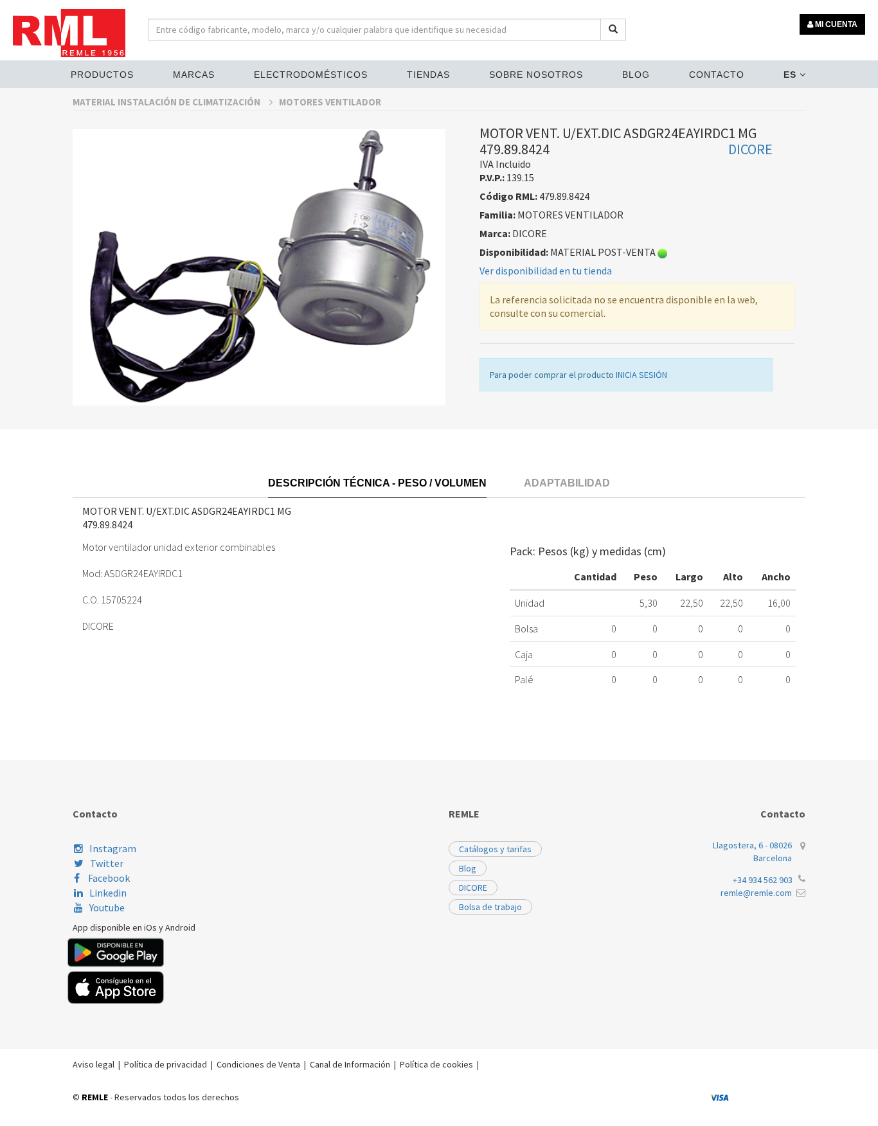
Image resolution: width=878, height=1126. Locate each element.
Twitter (106, 863)
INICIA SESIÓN (641, 374)
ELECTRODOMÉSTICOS (311, 74)
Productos (102, 74)
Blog (636, 74)
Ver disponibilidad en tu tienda (545, 270)
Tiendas (428, 74)
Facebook (108, 877)
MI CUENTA (835, 24)
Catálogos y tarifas (495, 849)
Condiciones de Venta (258, 1064)
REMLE (95, 1097)
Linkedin (108, 892)
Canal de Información (350, 1064)
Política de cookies (436, 1064)
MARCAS (194, 74)
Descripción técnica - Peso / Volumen (377, 483)
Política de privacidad (165, 1064)
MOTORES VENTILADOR (330, 102)
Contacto (716, 74)
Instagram (112, 848)
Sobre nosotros (536, 74)
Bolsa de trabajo (490, 907)
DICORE (473, 887)
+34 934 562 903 (763, 880)
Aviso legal (93, 1064)
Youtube (107, 907)
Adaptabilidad (567, 483)
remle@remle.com (756, 892)
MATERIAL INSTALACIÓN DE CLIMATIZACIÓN (167, 102)
